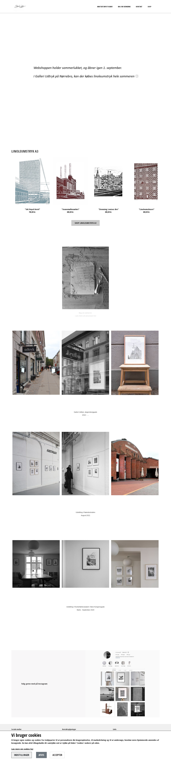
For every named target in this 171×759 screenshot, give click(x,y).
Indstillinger (21, 755)
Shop (149, 6)
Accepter (57, 755)
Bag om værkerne (124, 6)
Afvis (41, 755)
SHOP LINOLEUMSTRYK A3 (85, 223)
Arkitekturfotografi (105, 6)
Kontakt (139, 6)
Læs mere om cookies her (22, 749)
